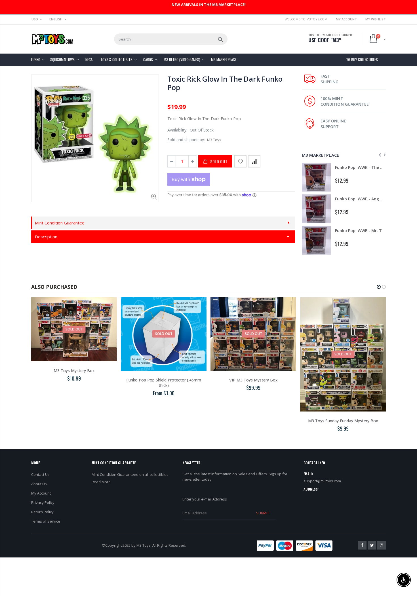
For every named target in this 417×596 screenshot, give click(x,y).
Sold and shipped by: (186, 139)
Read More (101, 481)
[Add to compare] (254, 161)
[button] (378, 286)
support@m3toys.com (322, 480)
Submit (262, 513)
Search (220, 39)
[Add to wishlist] (240, 161)
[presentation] (379, 155)
